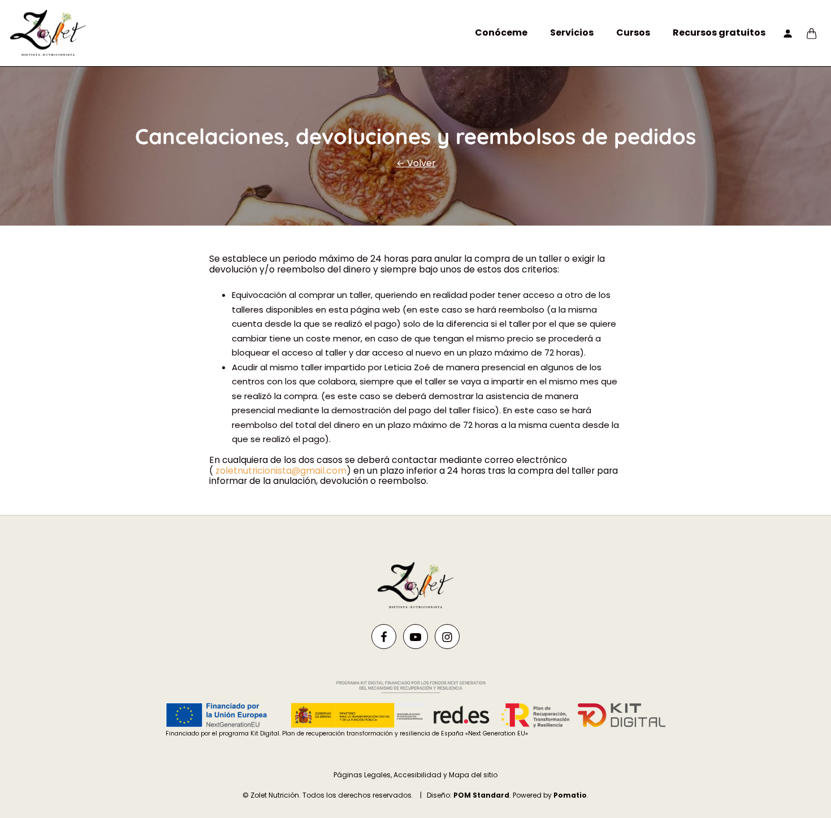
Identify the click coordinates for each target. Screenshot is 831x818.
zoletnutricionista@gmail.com (281, 470)
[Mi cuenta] (788, 33)
